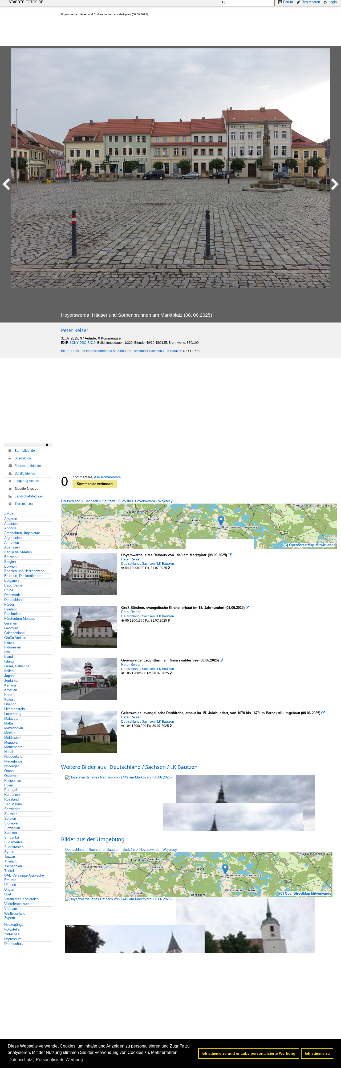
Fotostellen (12, 929)
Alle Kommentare (107, 477)
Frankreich (12, 614)
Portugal (10, 790)
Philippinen (12, 780)
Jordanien (11, 680)
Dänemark (12, 595)
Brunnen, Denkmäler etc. (23, 576)
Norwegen (11, 766)
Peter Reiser (74, 330)
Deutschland (136, 351)
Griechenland (14, 633)
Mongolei (11, 742)
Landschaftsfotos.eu (29, 496)
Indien (9, 642)
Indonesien (12, 647)
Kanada (10, 685)
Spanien (10, 833)
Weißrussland (14, 913)
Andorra (10, 528)
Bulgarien (11, 581)
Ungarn (9, 889)
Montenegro (13, 747)
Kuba (8, 695)
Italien (9, 671)
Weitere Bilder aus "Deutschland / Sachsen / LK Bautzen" (130, 766)
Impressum (13, 939)
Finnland (10, 609)
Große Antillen (15, 638)
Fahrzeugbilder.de (28, 466)
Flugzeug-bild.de (27, 481)
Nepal (8, 752)
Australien (12, 547)
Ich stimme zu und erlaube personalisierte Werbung (248, 1053)
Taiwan (9, 856)
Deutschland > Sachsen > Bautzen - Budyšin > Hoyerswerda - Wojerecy (117, 501)
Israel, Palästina (16, 666)
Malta (8, 723)
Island (9, 661)
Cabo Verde (13, 585)
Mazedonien (13, 728)
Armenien (11, 543)
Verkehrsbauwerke (18, 904)
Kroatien (10, 690)
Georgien (11, 628)
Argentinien (13, 538)
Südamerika (13, 842)
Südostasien (13, 847)
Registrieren (311, 2)
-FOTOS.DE (26, 2)
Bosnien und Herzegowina (24, 571)
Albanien (11, 524)
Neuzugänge (13, 925)
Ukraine (10, 885)
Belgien (10, 562)
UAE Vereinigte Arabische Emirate (24, 877)
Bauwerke (11, 557)
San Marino (13, 804)
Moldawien (12, 738)
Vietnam (10, 909)
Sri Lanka (11, 837)
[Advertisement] (158, 32)
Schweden (12, 809)
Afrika (8, 514)
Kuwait (9, 699)
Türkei (9, 871)
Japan (9, 676)
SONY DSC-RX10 (83, 343)
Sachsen (155, 351)
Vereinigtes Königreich (21, 899)
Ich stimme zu (317, 1053)
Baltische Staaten (18, 552)
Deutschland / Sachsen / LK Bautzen (147, 564)
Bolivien (10, 566)
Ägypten (10, 519)
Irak (7, 652)
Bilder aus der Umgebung (92, 839)
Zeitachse (11, 934)
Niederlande (13, 761)
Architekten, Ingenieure (22, 533)
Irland (8, 657)
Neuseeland (13, 757)
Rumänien (12, 795)
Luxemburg (12, 714)
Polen (8, 785)
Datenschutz (14, 944)
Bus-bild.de (23, 458)
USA (7, 894)
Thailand (10, 861)
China (8, 590)
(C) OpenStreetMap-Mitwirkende (309, 545)
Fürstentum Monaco (19, 619)
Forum (288, 2)
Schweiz (10, 814)
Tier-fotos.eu (24, 504)
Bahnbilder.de (25, 451)
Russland (11, 799)
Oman (9, 771)
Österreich (12, 776)
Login (332, 2)
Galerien (10, 623)
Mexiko (9, 733)
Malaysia (11, 719)
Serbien (10, 818)
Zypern (9, 918)
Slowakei (11, 823)
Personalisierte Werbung (59, 1059)
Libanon (10, 704)
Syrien (9, 852)
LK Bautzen (173, 351)
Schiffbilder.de (25, 473)
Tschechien (13, 866)
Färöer (9, 604)
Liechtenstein (14, 709)
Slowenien (12, 828)
